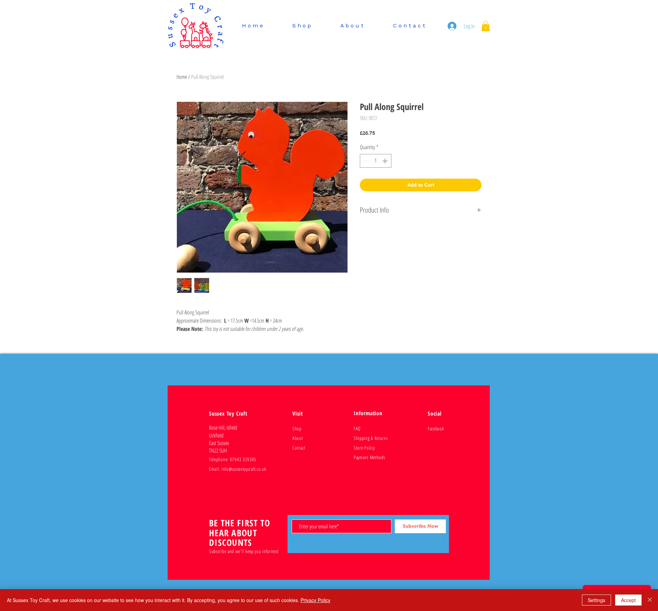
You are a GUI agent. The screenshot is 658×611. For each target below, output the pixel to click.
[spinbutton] (375, 160)
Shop (297, 428)
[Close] (650, 600)
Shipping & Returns (371, 438)
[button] (485, 26)
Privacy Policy (315, 600)
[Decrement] (365, 160)
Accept (628, 600)
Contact (298, 447)
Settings (596, 600)
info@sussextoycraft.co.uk (243, 469)
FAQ (357, 428)
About (297, 438)
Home (181, 77)
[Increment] (385, 160)
